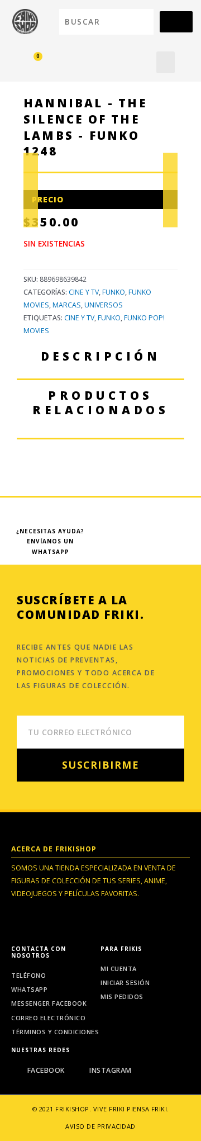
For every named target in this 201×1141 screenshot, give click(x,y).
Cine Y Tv (79, 318)
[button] (165, 62)
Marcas (66, 305)
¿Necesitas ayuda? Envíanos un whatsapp (50, 541)
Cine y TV (84, 292)
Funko (113, 292)
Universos (103, 305)
